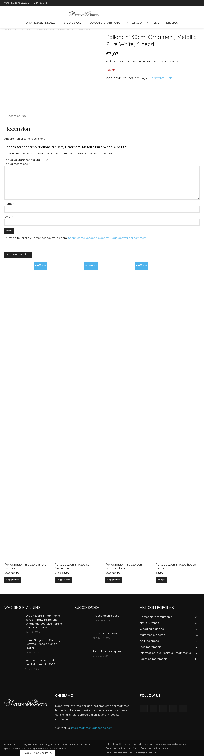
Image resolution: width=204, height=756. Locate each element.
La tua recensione (16, 164)
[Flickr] (163, 708)
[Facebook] (175, 3)
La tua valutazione (17, 160)
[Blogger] (144, 708)
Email (8, 216)
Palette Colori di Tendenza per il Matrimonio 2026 (43, 662)
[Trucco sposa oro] (81, 638)
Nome (9, 203)
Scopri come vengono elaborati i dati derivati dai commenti (107, 238)
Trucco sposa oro (105, 633)
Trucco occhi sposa (106, 615)
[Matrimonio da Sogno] (83, 13)
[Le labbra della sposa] (81, 655)
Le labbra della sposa (107, 651)
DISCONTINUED (23, 29)
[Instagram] (180, 3)
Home (7, 29)
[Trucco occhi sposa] (81, 620)
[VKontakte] (183, 708)
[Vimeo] (191, 3)
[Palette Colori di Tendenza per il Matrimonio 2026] (13, 665)
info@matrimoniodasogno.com (92, 728)
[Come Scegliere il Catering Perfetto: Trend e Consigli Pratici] (13, 644)
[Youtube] (197, 3)
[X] (186, 3)
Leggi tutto (12, 579)
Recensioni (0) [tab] (16, 116)
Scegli (161, 579)
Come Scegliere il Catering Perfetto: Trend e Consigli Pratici (43, 644)
